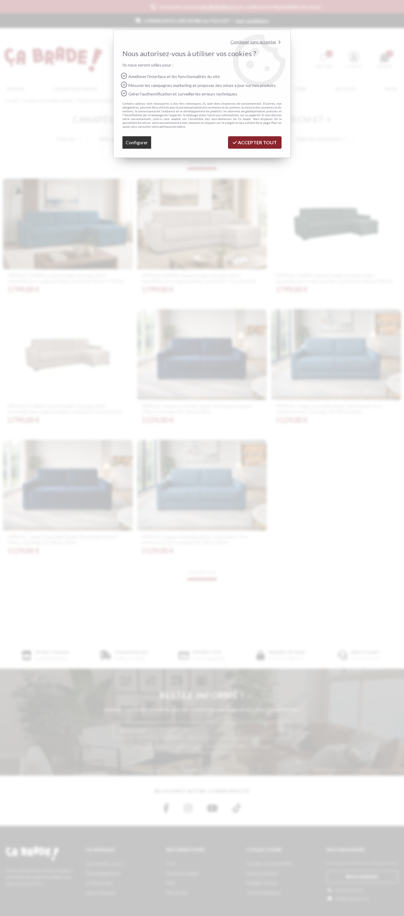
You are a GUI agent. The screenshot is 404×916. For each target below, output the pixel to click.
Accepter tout (257, 142)
